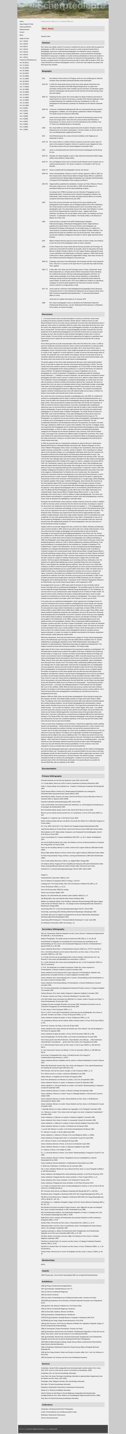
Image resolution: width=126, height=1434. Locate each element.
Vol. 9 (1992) (24, 108)
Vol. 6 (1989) (24, 116)
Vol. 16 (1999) (24, 89)
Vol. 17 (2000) (24, 86)
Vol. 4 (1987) (24, 121)
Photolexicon (83, 17)
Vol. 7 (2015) (24, 41)
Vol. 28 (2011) (24, 62)
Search (22, 32)
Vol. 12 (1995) (24, 100)
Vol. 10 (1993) (24, 105)
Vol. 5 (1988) (24, 119)
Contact (56, 17)
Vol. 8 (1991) (24, 111)
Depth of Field (24, 38)
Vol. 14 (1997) (24, 95)
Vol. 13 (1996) (24, 97)
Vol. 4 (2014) (24, 49)
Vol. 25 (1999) (24, 70)
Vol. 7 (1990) (24, 113)
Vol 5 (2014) (24, 46)
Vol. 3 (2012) (24, 52)
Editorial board (24, 29)
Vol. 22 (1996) (24, 76)
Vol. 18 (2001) (24, 84)
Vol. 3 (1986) (24, 124)
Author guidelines (25, 27)
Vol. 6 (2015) (24, 44)
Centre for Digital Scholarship (35, 1429)
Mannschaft (53, 1429)
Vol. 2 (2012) (24, 54)
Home (42, 17)
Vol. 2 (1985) (24, 127)
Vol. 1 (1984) (24, 129)
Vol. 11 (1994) (24, 103)
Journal (69, 17)
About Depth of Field (26, 24)
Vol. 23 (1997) (24, 73)
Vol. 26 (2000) (24, 68)
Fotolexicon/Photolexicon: (28, 60)
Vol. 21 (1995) (24, 78)
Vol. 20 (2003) (24, 81)
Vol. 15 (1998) (24, 92)
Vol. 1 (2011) (24, 57)
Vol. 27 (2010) (24, 65)
